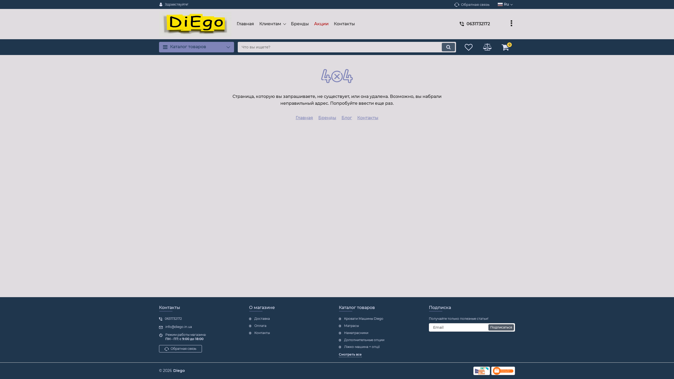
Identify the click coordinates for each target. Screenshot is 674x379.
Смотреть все (350, 354)
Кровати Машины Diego (363, 319)
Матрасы (351, 326)
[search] (448, 47)
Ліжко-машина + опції (362, 347)
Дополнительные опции (364, 340)
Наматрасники (356, 333)
